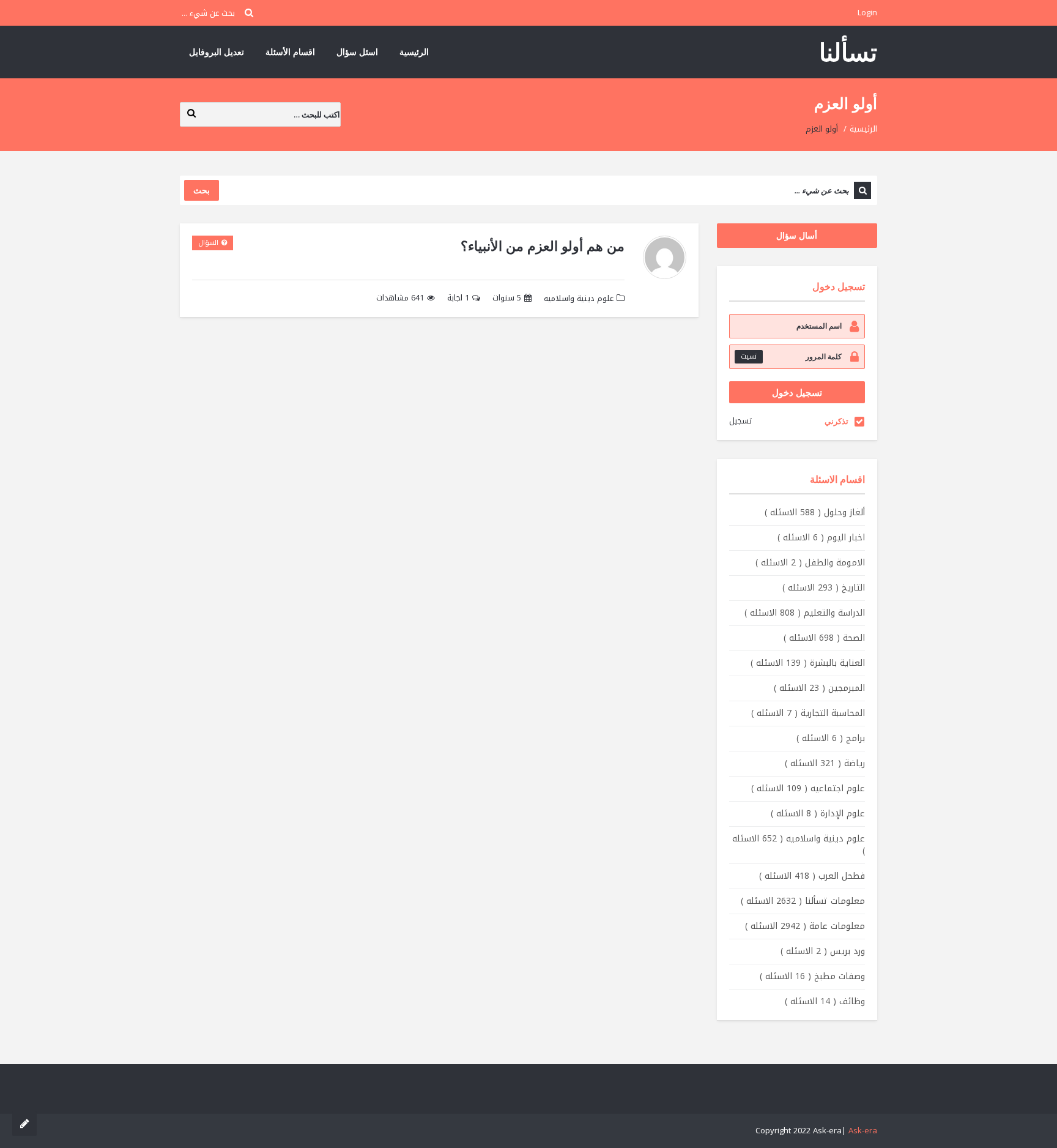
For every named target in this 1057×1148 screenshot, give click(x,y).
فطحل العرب (812, 876)
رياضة (825, 763)
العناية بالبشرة (808, 663)
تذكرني (836, 421)
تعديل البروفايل (216, 52)
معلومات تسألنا (803, 901)
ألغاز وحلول (815, 512)
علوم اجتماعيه (808, 788)
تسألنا (848, 52)
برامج (830, 738)
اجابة (458, 298)
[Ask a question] (24, 1123)
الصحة (824, 638)
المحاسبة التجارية (808, 713)
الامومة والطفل (810, 562)
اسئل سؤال (357, 52)
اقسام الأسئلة (290, 52)
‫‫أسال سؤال (796, 235)
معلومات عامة (805, 926)
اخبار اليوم (821, 537)
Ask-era (862, 1130)
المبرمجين (819, 688)
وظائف (825, 1001)
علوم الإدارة (818, 813)
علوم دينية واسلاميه (579, 298)
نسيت (749, 356)
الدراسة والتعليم (804, 613)
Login (867, 12)
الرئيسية (414, 52)
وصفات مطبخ (812, 976)
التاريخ (823, 588)
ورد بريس (823, 951)
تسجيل (740, 420)
